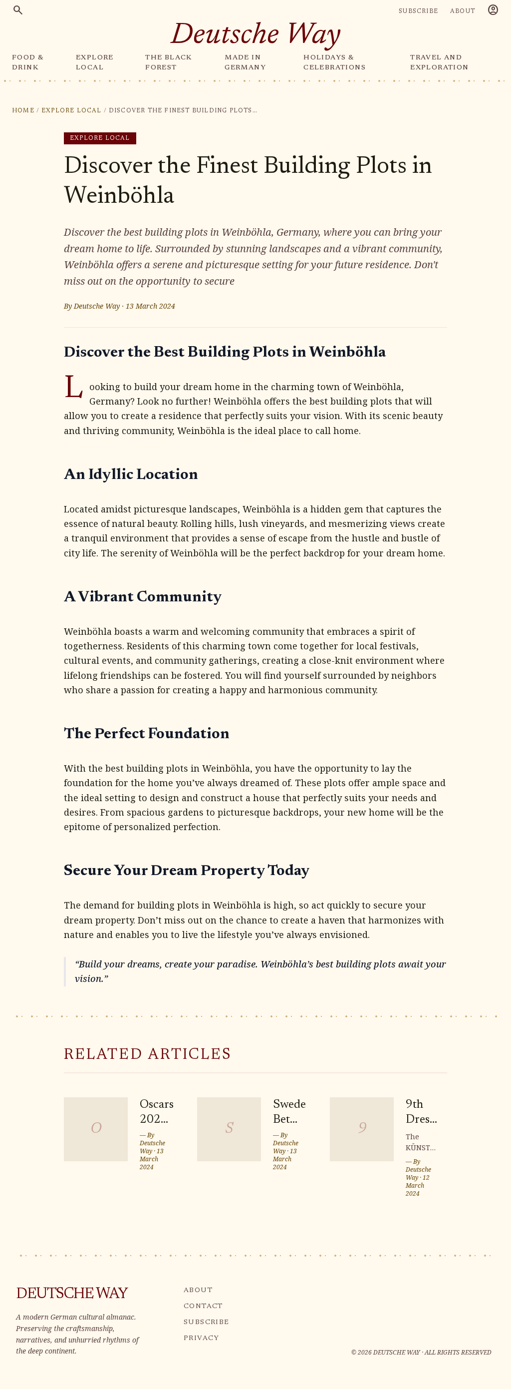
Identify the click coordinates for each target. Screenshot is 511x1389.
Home (23, 111)
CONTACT (203, 1306)
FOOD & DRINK (28, 62)
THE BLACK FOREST (168, 62)
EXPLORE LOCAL (95, 62)
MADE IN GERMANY (245, 62)
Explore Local (71, 111)
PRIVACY (202, 1338)
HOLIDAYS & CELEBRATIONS (334, 62)
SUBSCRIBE (418, 11)
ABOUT (462, 11)
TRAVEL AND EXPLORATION (439, 62)
